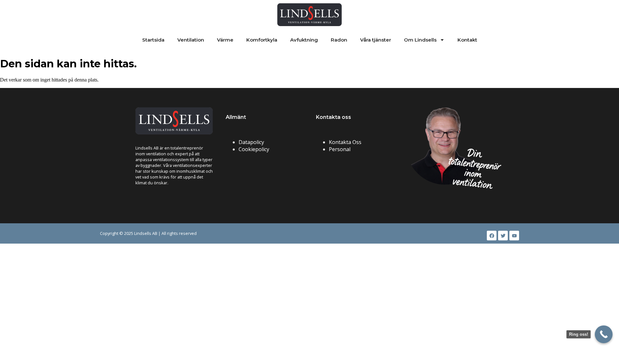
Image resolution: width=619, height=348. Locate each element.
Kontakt (467, 40)
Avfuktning (304, 40)
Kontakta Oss (345, 142)
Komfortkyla (261, 40)
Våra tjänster (375, 40)
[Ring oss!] (604, 334)
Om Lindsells (420, 40)
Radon (339, 40)
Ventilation (190, 40)
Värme (225, 40)
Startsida (153, 40)
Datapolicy (251, 142)
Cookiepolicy (254, 149)
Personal (339, 149)
